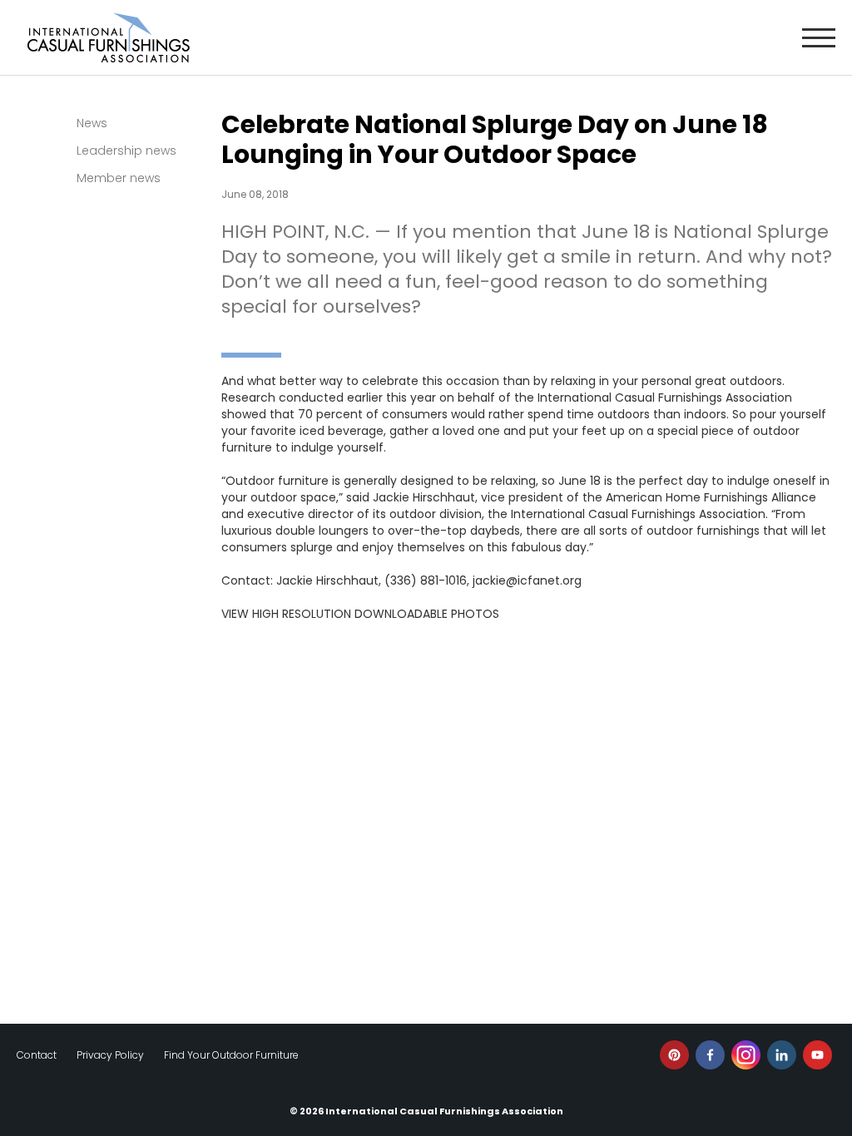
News (92, 123)
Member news (119, 178)
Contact (37, 1055)
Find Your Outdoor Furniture (231, 1055)
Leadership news (126, 150)
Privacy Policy (110, 1055)
